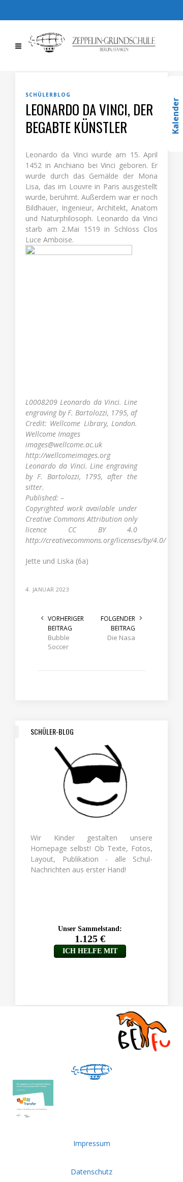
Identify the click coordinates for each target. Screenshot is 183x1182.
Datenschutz (91, 1171)
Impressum (91, 1143)
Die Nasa (121, 637)
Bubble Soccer (59, 642)
